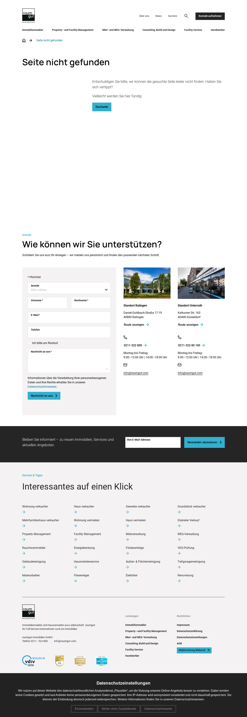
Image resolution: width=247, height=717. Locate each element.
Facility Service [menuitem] (193, 30)
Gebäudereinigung (34, 561)
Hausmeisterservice (86, 561)
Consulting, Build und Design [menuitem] (158, 30)
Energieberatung (84, 547)
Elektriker (131, 575)
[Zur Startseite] (28, 16)
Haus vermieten (136, 520)
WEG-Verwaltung (188, 534)
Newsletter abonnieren (205, 442)
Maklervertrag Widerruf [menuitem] (192, 650)
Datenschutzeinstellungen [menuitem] (192, 637)
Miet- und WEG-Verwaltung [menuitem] (118, 30)
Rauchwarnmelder (33, 547)
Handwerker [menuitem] (218, 30)
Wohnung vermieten (86, 520)
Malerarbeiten (31, 575)
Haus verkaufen (84, 506)
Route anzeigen (134, 324)
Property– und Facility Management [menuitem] (72, 30)
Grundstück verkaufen (192, 506)
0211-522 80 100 (189, 345)
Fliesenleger (81, 575)
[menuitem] (186, 16)
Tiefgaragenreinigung (191, 561)
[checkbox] (29, 343)
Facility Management (87, 534)
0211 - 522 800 (39, 641)
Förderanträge (135, 547)
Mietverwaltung (136, 534)
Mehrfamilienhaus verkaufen (40, 520)
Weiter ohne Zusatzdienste (119, 708)
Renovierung (185, 575)
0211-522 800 (133, 345)
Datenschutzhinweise (158, 708)
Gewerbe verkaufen (138, 506)
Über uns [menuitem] (144, 16)
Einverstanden (84, 708)
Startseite (101, 106)
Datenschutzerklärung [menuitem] (189, 631)
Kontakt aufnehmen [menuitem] (210, 16)
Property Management (36, 534)
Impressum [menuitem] (183, 625)
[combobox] (69, 290)
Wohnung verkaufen (35, 506)
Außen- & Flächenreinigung (143, 561)
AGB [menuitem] (179, 643)
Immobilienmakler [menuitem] (32, 30)
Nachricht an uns (44, 395)
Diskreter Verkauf (188, 520)
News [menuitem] (159, 16)
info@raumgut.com (136, 373)
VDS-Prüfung (186, 547)
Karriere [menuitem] (172, 16)
